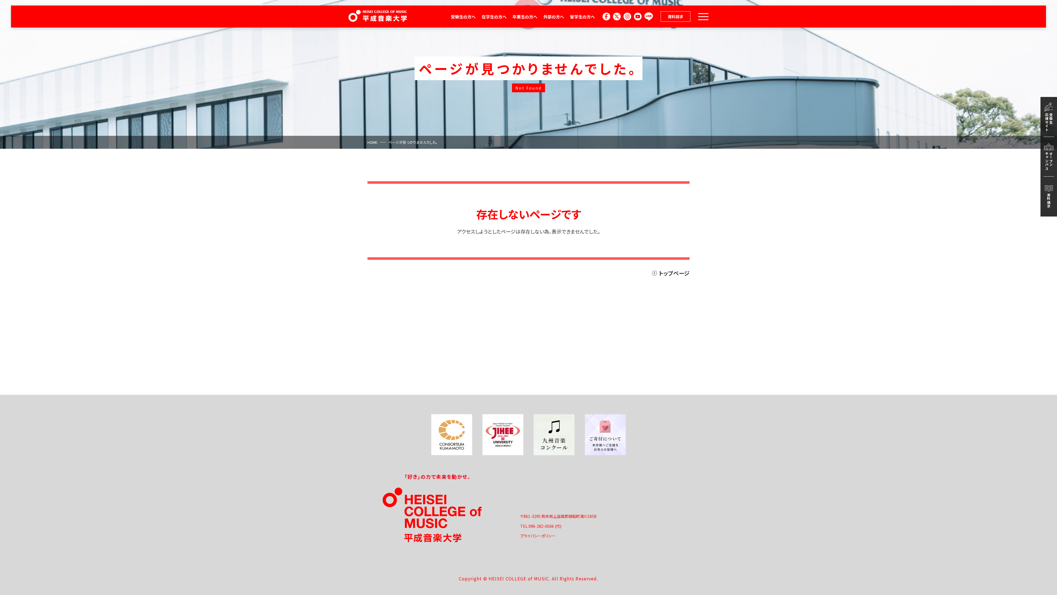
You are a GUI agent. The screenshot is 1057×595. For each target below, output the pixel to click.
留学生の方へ (582, 17)
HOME (372, 142)
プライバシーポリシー (537, 536)
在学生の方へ (494, 17)
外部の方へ (553, 17)
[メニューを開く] (703, 16)
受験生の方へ (463, 17)
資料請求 (675, 16)
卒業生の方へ (525, 17)
